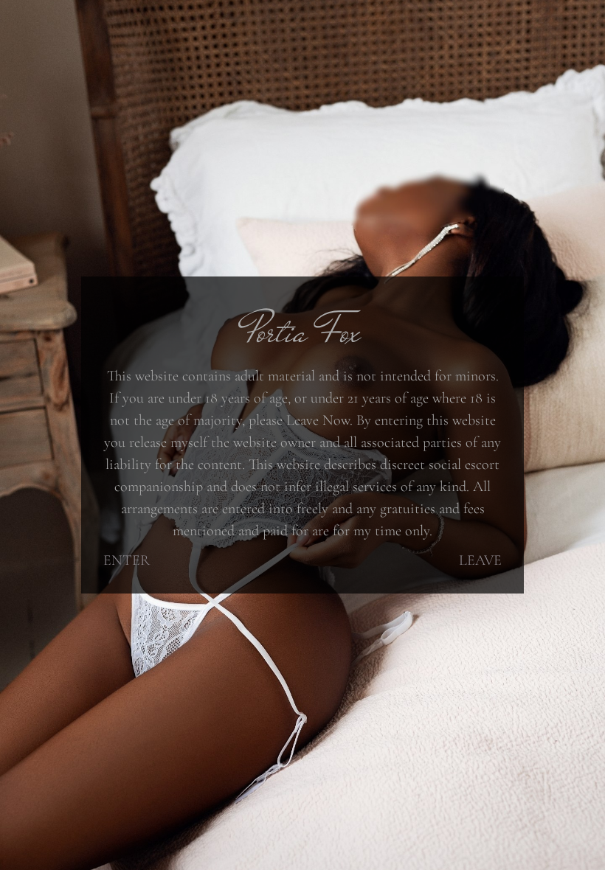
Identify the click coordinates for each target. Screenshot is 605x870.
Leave (480, 560)
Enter (126, 560)
